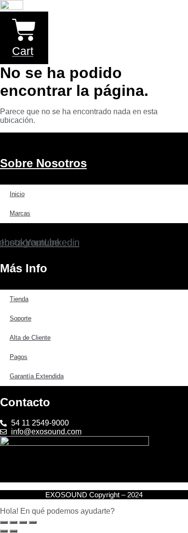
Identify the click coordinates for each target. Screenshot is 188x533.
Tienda (19, 299)
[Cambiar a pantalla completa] (13, 522)
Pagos (18, 356)
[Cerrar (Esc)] (33, 522)
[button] (94, 511)
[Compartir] (23, 522)
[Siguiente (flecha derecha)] (13, 531)
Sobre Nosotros (43, 163)
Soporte (20, 318)
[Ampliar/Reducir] (4, 522)
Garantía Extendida (37, 376)
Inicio (17, 194)
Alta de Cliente (30, 337)
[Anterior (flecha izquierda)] (4, 531)
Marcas (20, 213)
